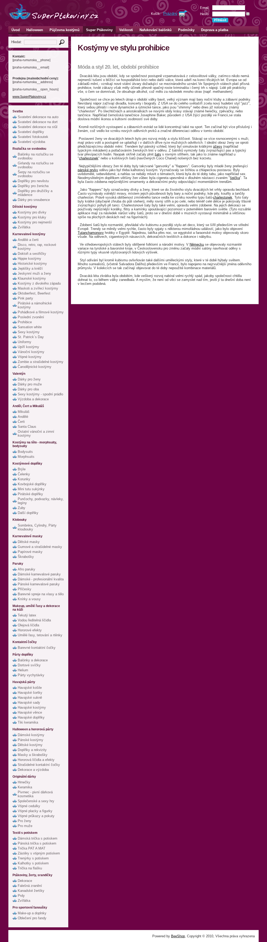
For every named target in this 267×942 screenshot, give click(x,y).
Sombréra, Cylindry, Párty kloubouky (37, 527)
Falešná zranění (30, 886)
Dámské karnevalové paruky (39, 574)
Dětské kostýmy (30, 745)
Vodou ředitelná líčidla (34, 620)
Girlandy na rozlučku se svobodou (35, 165)
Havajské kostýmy (32, 707)
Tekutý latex (27, 615)
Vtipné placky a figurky (35, 811)
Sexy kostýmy (29, 332)
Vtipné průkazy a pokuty (36, 816)
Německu (197, 244)
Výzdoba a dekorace (33, 399)
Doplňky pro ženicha (33, 186)
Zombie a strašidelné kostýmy (40, 362)
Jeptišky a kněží (30, 268)
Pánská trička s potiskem (37, 843)
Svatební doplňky (31, 132)
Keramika (25, 787)
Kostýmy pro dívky (32, 212)
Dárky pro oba (28, 389)
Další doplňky (28, 513)
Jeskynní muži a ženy (34, 273)
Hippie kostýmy (29, 259)
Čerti (21, 422)
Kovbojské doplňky (32, 484)
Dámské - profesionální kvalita (41, 579)
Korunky (24, 479)
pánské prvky (88, 170)
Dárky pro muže (30, 384)
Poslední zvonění (31, 317)
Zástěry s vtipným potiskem (39, 853)
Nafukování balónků (155, 30)
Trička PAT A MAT (31, 848)
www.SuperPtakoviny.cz (29, 97)
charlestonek (88, 158)
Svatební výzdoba (31, 142)
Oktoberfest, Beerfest (34, 293)
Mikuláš (23, 412)
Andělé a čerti (28, 240)
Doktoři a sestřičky (32, 254)
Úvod (15, 30)
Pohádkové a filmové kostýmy (41, 312)
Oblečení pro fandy (32, 918)
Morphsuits (26, 457)
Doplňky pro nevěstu (33, 181)
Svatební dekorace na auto (38, 117)
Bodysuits (25, 452)
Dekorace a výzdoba (33, 770)
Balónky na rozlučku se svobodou (35, 156)
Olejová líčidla (28, 625)
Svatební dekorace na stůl (37, 127)
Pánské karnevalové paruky (39, 584)
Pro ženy (24, 821)
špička (235, 178)
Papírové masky (30, 552)
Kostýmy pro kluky (32, 217)
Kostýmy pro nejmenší (35, 222)
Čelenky (24, 474)
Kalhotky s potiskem (33, 863)
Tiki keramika (28, 722)
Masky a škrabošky (32, 755)
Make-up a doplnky (32, 913)
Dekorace (25, 881)
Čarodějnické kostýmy (34, 367)
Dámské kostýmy (31, 735)
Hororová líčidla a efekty (36, 760)
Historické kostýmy (32, 263)
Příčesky (24, 589)
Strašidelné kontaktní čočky (39, 765)
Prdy (21, 896)
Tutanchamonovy (91, 233)
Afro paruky (26, 569)
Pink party (25, 298)
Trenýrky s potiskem (33, 858)
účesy (217, 146)
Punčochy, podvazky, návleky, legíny (41, 501)
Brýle (22, 469)
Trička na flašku (30, 868)
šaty (158, 154)
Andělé (23, 417)
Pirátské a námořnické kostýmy (35, 305)
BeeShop (178, 936)
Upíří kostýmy (28, 347)
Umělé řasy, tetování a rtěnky (40, 635)
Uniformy (24, 342)
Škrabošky (26, 557)
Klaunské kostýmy (32, 278)
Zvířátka (24, 227)
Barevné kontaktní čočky (37, 648)
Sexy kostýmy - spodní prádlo (40, 394)
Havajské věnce (30, 712)
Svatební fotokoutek (33, 137)
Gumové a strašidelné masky (40, 547)
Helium (23, 670)
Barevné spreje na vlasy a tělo (41, 594)
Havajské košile (30, 688)
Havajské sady (29, 702)
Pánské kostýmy (30, 740)
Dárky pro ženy (29, 379)
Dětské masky (29, 542)
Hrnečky (24, 782)
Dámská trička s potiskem (37, 838)
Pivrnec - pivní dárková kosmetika (35, 794)
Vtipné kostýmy (29, 357)
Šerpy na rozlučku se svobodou (34, 174)
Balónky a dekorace (33, 660)
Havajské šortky (30, 693)
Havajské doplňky (31, 717)
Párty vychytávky (31, 675)
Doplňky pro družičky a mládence (35, 193)
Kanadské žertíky (31, 891)
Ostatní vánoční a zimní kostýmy (36, 433)
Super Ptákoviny (99, 30)
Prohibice (25, 322)
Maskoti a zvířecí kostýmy (38, 288)
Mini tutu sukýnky (31, 489)
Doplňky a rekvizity (32, 750)
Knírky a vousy (29, 599)
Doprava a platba (214, 30)
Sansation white (30, 327)
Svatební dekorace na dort (38, 122)
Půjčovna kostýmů (65, 30)
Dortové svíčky (29, 665)
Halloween (34, 30)
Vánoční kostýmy (31, 352)
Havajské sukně (30, 698)
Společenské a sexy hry (36, 801)
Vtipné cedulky (29, 806)
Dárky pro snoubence (34, 200)
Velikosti (126, 30)
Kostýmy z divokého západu (39, 283)
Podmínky (186, 30)
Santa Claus (27, 427)
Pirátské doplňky (30, 494)
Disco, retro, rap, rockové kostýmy (37, 247)
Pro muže (25, 826)
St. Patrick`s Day (31, 337)
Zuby (21, 508)
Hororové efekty (30, 630)
